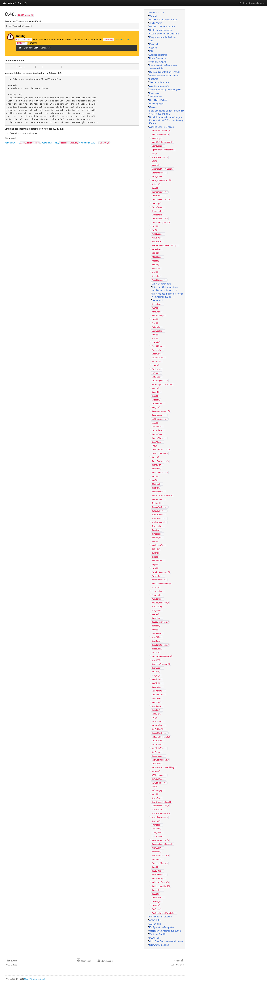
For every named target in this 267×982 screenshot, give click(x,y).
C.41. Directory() (177, 962)
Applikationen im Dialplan (161, 126)
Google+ (43, 979)
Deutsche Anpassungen (161, 30)
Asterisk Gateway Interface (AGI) (165, 89)
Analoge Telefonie (158, 54)
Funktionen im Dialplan (160, 916)
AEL (151, 40)
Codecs (153, 47)
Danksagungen (156, 103)
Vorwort (153, 15)
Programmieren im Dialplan (162, 37)
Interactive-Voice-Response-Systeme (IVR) (163, 67)
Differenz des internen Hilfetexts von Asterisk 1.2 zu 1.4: (167, 295)
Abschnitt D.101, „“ (95, 142)
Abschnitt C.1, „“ (22, 142)
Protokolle (154, 44)
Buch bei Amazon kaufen (251, 3)
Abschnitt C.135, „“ (61, 142)
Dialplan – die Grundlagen (162, 26)
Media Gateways (157, 58)
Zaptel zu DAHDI (157, 934)
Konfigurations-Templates (161, 927)
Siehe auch (157, 300)
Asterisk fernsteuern (159, 85)
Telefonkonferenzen (159, 82)
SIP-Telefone (155, 96)
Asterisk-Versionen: (161, 283)
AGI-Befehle (155, 920)
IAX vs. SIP (154, 937)
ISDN (151, 51)
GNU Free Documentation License (166, 941)
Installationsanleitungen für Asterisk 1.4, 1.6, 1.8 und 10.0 (166, 112)
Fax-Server (154, 93)
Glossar (153, 107)
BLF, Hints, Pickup (158, 99)
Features (153, 78)
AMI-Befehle (155, 923)
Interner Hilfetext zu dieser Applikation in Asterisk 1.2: (165, 289)
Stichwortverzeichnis (159, 944)
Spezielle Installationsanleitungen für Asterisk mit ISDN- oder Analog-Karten (166, 120)
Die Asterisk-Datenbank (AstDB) (164, 71)
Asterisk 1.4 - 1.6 (15, 3)
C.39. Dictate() (11, 962)
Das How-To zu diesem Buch (163, 19)
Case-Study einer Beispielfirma (164, 33)
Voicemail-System (158, 61)
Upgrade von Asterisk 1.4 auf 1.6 (165, 930)
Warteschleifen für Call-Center (164, 75)
